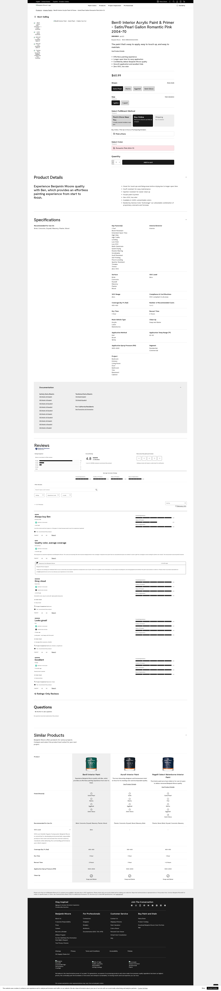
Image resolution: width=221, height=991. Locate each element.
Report (54, 535)
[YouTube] (144, 905)
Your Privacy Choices (61, 943)
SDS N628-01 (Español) (45, 424)
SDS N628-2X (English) (45, 397)
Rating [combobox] (37, 495)
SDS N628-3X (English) (45, 421)
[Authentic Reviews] (42, 449)
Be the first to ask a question (43, 711)
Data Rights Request (61, 940)
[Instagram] (136, 905)
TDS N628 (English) (80, 397)
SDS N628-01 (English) (45, 428)
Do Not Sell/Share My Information (66, 938)
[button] (61, 2)
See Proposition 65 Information (84, 409)
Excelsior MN (38, 519)
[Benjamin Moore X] (152, 905)
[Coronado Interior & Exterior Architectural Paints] (137, 964)
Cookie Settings (143, 988)
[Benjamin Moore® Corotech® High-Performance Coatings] (63, 964)
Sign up (57, 905)
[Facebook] (132, 905)
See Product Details (118, 51)
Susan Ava (37, 583)
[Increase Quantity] (119, 162)
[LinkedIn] (161, 905)
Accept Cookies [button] (212, 988)
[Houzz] (156, 905)
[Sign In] (177, 2)
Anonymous (38, 545)
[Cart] (184, 2)
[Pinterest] (148, 905)
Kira (36, 623)
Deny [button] (203, 988)
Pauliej (36, 662)
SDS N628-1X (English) (45, 400)
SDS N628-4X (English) (45, 414)
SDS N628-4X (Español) (46, 417)
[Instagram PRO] (140, 905)
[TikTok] (165, 905)
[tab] (37, 26)
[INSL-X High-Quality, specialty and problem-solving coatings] (100, 964)
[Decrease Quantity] (113, 162)
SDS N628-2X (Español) (46, 403)
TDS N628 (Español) (81, 400)
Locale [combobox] (64, 495)
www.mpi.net (119, 894)
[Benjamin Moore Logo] (43, 5)
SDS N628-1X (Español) (45, 407)
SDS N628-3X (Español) (46, 410)
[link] (181, 2)
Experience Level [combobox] (52, 495)
